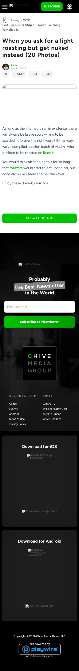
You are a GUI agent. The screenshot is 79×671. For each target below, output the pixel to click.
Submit (13, 408)
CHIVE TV (49, 403)
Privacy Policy (17, 424)
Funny (15, 20)
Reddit (48, 153)
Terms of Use (17, 419)
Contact (14, 413)
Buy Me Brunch (52, 413)
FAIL (5, 25)
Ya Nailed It (10, 29)
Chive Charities (52, 419)
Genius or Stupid (22, 25)
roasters (16, 168)
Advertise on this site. (39, 656)
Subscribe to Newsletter (39, 322)
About (13, 403)
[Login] (69, 7)
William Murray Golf (55, 408)
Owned (41, 25)
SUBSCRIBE (51, 6)
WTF (26, 20)
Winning (54, 25)
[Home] (4, 20)
